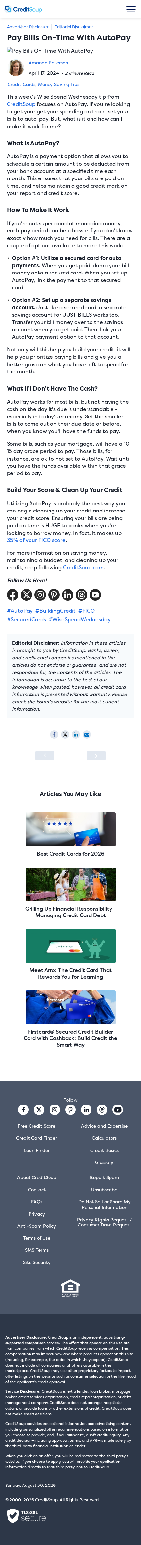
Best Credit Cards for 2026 (70, 853)
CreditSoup (21, 103)
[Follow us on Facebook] (23, 1110)
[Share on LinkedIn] (76, 734)
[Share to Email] (87, 734)
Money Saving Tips (58, 84)
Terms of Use (36, 1238)
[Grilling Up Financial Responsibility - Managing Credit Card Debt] (70, 885)
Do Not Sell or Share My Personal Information (104, 1204)
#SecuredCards (26, 619)
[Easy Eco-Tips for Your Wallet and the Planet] (96, 755)
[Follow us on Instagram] (55, 1110)
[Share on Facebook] (54, 734)
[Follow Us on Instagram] (40, 595)
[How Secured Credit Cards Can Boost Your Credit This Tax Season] (44, 755)
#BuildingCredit (55, 610)
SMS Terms (37, 1250)
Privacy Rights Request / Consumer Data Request (104, 1222)
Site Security (36, 1262)
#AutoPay (20, 610)
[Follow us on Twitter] (39, 1110)
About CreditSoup (36, 1177)
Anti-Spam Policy (36, 1226)
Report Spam (104, 1177)
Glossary (104, 1162)
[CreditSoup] (23, 9)
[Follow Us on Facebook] (12, 595)
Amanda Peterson (48, 62)
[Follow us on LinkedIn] (86, 1110)
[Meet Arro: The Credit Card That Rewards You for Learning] (70, 946)
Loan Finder (37, 1150)
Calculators (104, 1138)
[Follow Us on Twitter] (26, 595)
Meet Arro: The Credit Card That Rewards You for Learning (71, 973)
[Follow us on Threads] (81, 595)
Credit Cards (21, 84)
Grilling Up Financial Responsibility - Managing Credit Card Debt (70, 911)
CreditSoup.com (83, 567)
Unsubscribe (104, 1189)
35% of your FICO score (36, 540)
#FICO (86, 610)
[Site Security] (26, 1516)
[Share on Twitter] (65, 734)
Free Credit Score (36, 1126)
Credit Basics (104, 1150)
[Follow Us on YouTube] (95, 595)
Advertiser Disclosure (28, 27)
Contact (37, 1189)
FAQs (36, 1202)
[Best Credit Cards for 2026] (70, 829)
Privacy (37, 1214)
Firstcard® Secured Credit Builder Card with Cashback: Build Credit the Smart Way (70, 1038)
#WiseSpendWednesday (80, 619)
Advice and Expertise (104, 1126)
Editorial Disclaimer (73, 27)
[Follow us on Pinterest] (54, 595)
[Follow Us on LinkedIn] (67, 595)
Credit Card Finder (36, 1138)
